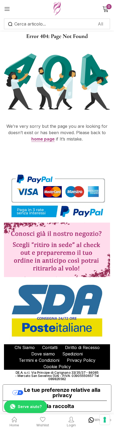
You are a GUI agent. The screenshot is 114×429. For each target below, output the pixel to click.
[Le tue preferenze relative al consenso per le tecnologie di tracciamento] (105, 420)
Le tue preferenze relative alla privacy (62, 392)
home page (43, 139)
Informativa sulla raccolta (41, 406)
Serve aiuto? (30, 406)
